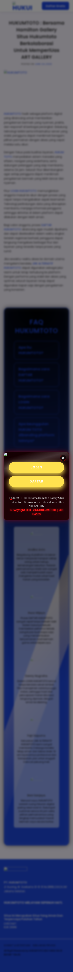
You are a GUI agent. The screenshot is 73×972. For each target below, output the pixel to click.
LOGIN (36, 467)
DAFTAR (36, 481)
